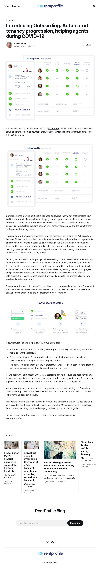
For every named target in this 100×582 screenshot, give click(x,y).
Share (88, 45)
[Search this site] (94, 6)
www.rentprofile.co (15, 418)
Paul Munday (20, 43)
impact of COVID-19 (34, 375)
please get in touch (28, 395)
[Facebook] (52, 542)
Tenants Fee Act (74, 236)
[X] (47, 542)
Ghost (55, 562)
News (6, 6)
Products (16, 6)
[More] (25, 6)
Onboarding (54, 128)
